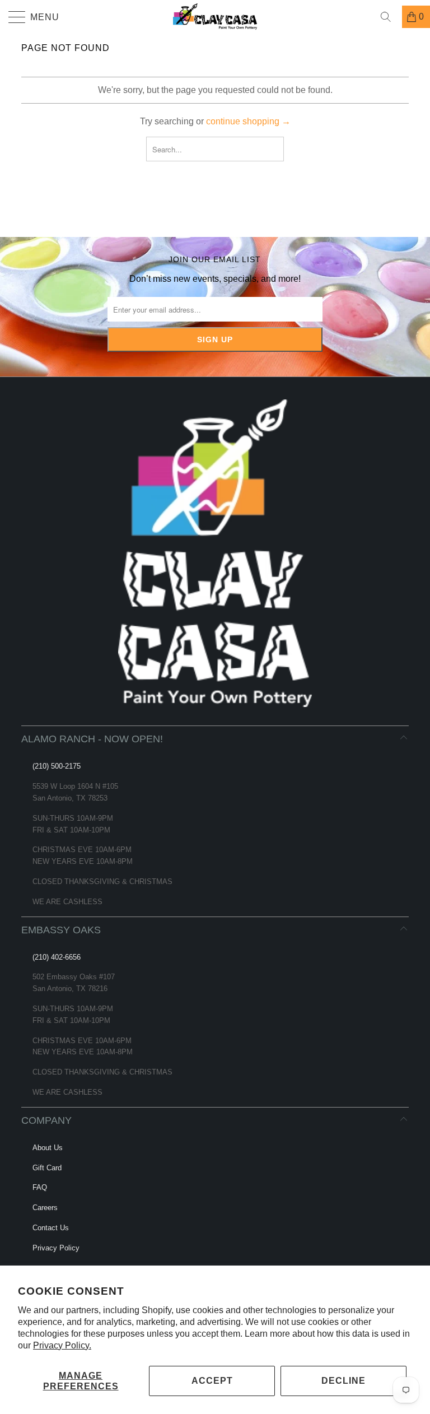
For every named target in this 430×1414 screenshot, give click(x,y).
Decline (343, 1380)
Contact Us (50, 1228)
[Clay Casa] (215, 17)
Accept (212, 1380)
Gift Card (47, 1168)
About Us (47, 1147)
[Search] (390, 17)
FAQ (39, 1187)
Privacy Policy (56, 1248)
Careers (45, 1207)
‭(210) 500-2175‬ (56, 766)
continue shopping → (248, 121)
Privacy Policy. (62, 1345)
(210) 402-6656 (56, 957)
